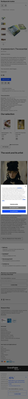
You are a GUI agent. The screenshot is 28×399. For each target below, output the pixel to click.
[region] (14, 199)
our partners (19, 187)
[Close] (25, 186)
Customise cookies (14, 204)
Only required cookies (14, 207)
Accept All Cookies (14, 211)
